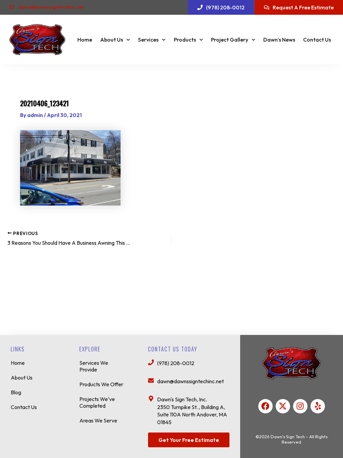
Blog (16, 392)
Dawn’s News (279, 39)
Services (148, 39)
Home (84, 39)
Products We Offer (101, 384)
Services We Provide (93, 366)
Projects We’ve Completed (97, 402)
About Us (111, 39)
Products (185, 39)
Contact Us (317, 39)
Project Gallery (229, 39)
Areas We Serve (98, 420)
